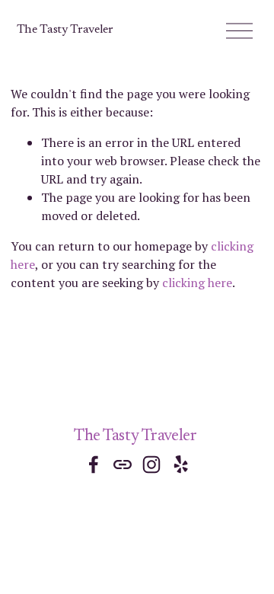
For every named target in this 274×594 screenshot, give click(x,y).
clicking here (197, 282)
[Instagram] (151, 464)
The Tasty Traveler (65, 30)
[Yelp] (180, 464)
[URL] (122, 464)
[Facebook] (93, 464)
